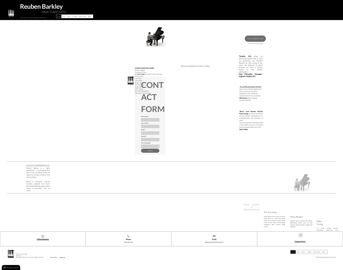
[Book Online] (35, 255)
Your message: (146, 143)
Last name (145, 123)
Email (143, 129)
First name (145, 116)
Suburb (144, 136)
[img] (11, 257)
